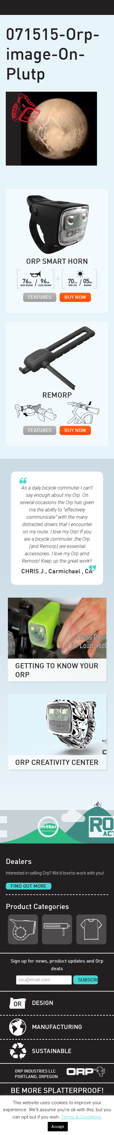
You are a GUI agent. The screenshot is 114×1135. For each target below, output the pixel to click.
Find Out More (29, 886)
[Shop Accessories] (91, 929)
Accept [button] (57, 1126)
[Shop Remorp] (57, 929)
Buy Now (75, 297)
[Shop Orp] (23, 929)
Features (39, 297)
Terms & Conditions (81, 1117)
